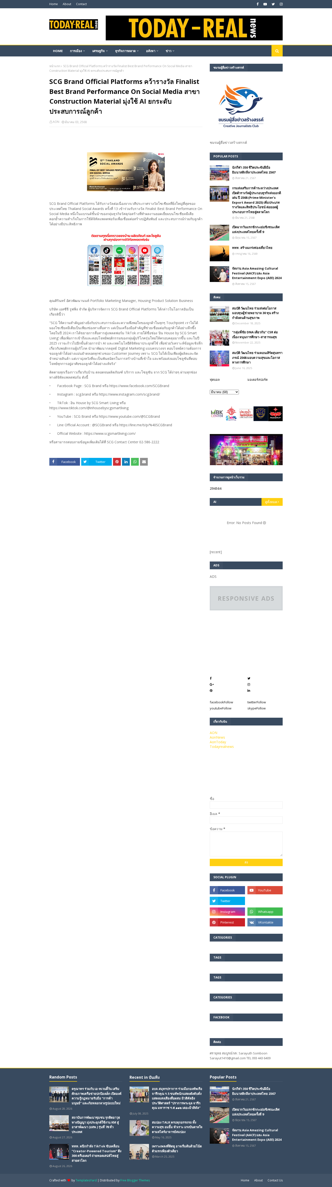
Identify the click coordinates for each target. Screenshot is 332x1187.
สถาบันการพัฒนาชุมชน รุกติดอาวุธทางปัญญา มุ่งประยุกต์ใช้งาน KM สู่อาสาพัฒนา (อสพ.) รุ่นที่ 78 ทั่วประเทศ (96, 1124)
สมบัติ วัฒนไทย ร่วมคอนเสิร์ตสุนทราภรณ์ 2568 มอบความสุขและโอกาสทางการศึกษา (257, 357)
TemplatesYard (86, 1180)
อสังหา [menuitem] (150, 51)
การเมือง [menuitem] (76, 51)
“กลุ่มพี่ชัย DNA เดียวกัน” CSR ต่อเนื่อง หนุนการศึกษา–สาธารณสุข (255, 334)
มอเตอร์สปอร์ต (257, 379)
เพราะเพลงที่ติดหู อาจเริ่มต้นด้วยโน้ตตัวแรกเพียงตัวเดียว (177, 1148)
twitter (256, 702)
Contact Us (275, 1180)
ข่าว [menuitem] (168, 51)
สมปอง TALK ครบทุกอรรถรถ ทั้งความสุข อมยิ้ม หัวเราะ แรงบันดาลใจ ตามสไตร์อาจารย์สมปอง (177, 1127)
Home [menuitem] (58, 51)
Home (53, 4)
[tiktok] (265, 901)
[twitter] (273, 4)
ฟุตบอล (215, 379)
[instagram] (281, 4)
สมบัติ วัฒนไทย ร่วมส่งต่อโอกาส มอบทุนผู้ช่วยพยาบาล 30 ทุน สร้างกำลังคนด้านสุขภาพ (255, 313)
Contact (81, 4)
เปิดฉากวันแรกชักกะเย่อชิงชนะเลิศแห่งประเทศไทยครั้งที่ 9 (256, 229)
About (67, 4)
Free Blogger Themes (135, 1180)
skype (256, 708)
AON (56, 122)
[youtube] (265, 4)
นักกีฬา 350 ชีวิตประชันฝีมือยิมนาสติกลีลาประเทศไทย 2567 (253, 169)
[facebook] (257, 4)
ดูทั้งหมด (271, 502)
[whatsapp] (265, 911)
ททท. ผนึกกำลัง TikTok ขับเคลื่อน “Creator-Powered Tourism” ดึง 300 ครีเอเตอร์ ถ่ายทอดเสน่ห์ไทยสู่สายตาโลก (96, 1153)
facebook (221, 702)
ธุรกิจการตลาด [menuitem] (125, 51)
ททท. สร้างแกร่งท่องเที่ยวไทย (252, 247)
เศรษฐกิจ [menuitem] (98, 51)
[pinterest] (227, 922)
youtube (220, 708)
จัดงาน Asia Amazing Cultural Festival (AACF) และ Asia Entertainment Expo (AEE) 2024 (256, 273)
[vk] (265, 922)
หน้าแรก (54, 66)
